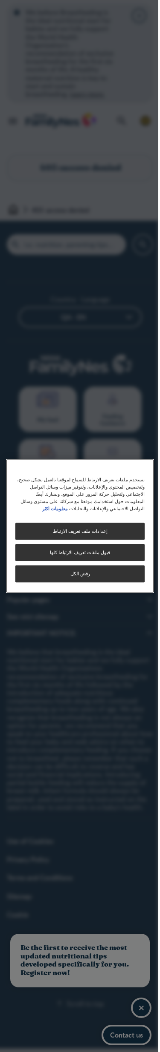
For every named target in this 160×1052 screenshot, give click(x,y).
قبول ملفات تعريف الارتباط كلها (80, 552)
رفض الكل (80, 574)
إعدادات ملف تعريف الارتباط (80, 531)
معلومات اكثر (55, 508)
